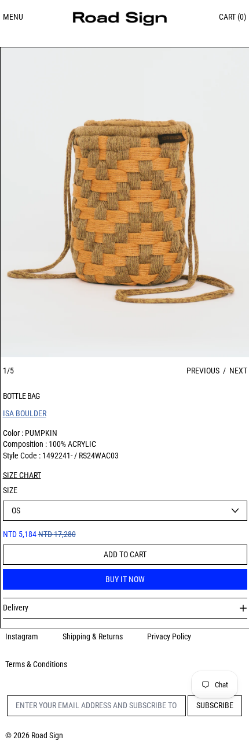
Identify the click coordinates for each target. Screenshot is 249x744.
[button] (125, 202)
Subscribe (214, 705)
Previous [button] (202, 370)
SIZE (10, 490)
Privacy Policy (169, 636)
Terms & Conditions (36, 664)
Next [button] (238, 370)
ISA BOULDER (24, 413)
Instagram (21, 636)
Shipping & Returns (93, 636)
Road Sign (47, 735)
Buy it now (125, 579)
